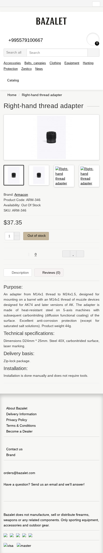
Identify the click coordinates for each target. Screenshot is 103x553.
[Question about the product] (66, 253)
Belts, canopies (35, 63)
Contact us (14, 449)
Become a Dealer (19, 431)
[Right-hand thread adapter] (51, 137)
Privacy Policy (16, 420)
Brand (10, 455)
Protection (11, 69)
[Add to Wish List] (73, 253)
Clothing (55, 63)
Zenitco (26, 69)
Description (20, 272)
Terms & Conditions (21, 425)
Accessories (12, 63)
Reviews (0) (51, 272)
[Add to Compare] (80, 253)
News (39, 69)
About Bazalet (16, 408)
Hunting (88, 63)
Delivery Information (21, 414)
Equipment (71, 63)
